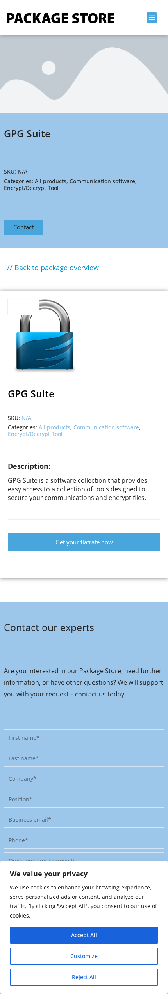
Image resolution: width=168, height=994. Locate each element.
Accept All (84, 935)
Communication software (102, 181)
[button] (152, 17)
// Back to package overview (53, 267)
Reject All (84, 977)
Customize (84, 956)
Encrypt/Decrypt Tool (31, 187)
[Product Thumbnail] (23, 307)
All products (50, 181)
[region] (84, 927)
